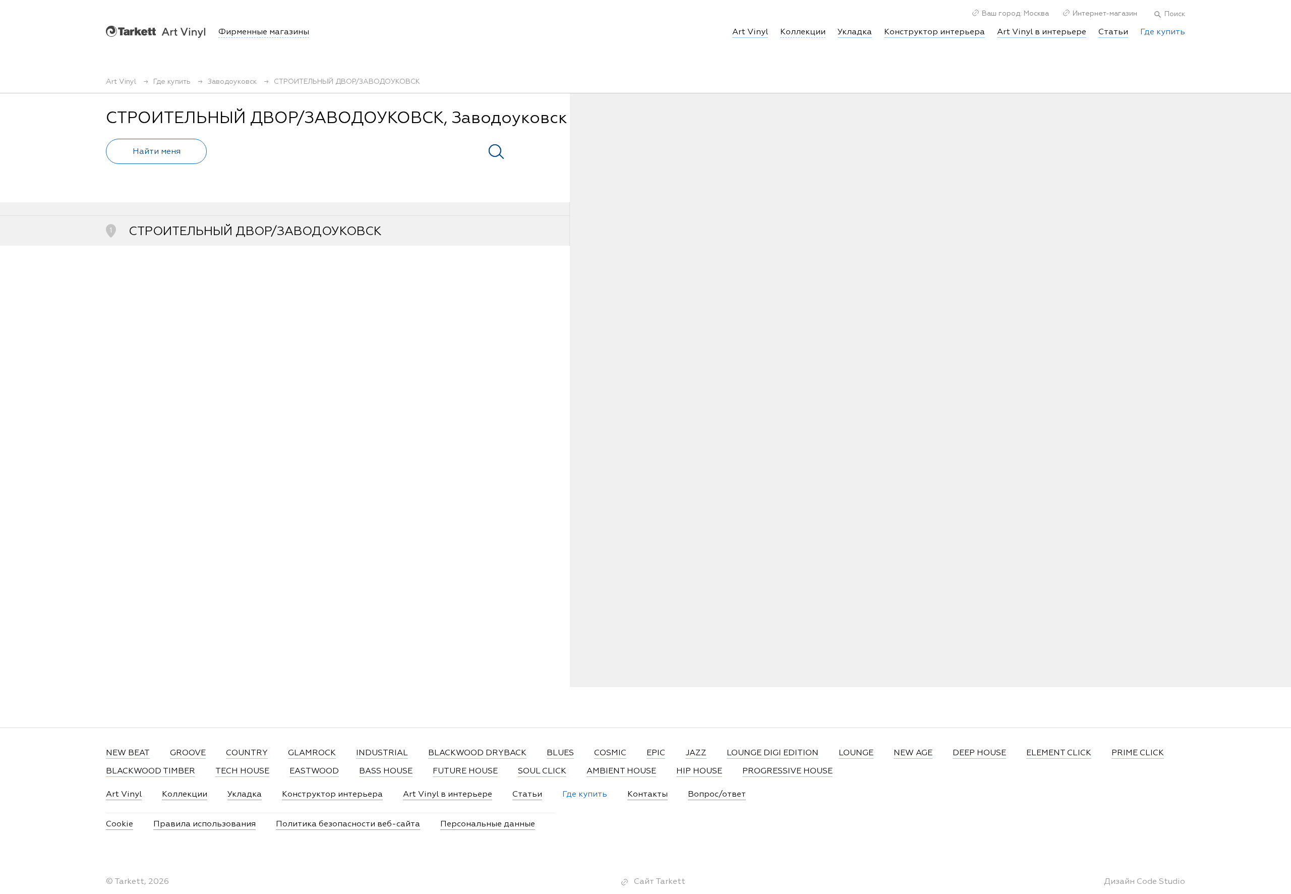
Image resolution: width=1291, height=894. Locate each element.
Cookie (119, 824)
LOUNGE (856, 753)
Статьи (1113, 32)
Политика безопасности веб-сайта (348, 824)
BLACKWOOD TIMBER (150, 771)
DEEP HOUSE (979, 753)
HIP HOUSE (699, 771)
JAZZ (696, 753)
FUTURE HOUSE (465, 771)
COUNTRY (247, 753)
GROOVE (188, 753)
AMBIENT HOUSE (621, 771)
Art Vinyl (155, 31)
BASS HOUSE (386, 771)
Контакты (647, 795)
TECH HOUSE (242, 771)
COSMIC (610, 753)
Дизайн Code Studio (1144, 882)
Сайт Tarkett (659, 882)
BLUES (560, 753)
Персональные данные (487, 824)
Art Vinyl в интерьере (1041, 32)
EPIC (656, 753)
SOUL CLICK (542, 771)
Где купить (1162, 32)
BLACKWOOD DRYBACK (477, 753)
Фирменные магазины (263, 32)
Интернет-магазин (1105, 13)
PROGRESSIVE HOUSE (787, 771)
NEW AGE (913, 753)
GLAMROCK (312, 753)
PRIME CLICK (1137, 753)
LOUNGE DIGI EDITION (772, 753)
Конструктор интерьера (934, 32)
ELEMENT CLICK (1058, 753)
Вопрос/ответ (717, 795)
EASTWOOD (314, 771)
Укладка (855, 32)
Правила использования (204, 824)
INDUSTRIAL (382, 753)
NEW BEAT (128, 753)
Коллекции (184, 795)
